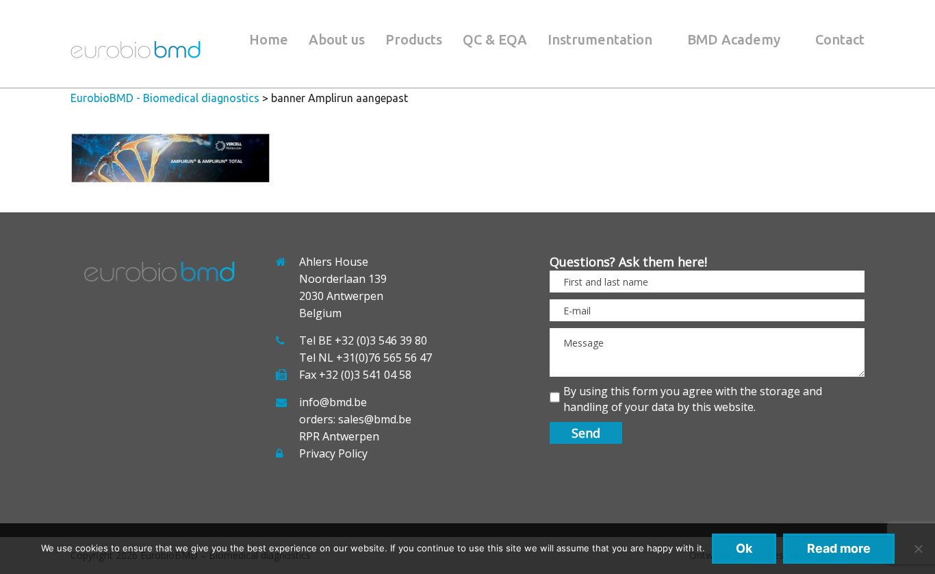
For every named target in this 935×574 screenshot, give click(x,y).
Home (268, 39)
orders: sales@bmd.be (355, 419)
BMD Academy (733, 39)
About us (337, 39)
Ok (744, 548)
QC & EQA (495, 39)
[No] (918, 549)
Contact (839, 39)
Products (413, 39)
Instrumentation (600, 39)
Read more (839, 548)
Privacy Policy (333, 453)
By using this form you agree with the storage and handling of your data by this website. (692, 399)
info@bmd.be (333, 402)
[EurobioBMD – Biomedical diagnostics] (136, 54)
